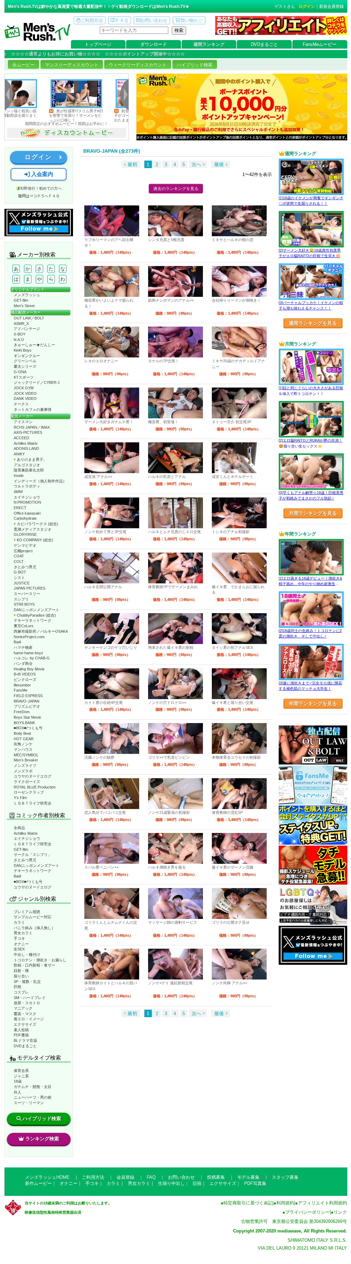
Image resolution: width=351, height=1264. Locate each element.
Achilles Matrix (26, 443)
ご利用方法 (92, 20)
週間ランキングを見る (313, 323)
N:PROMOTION (27, 502)
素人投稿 (21, 1030)
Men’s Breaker (26, 760)
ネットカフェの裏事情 (32, 409)
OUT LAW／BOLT (29, 318)
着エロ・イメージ (29, 1019)
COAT (19, 556)
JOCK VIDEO (25, 393)
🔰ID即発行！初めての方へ (38, 188)
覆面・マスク (25, 1014)
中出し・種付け (27, 954)
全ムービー (23, 64)
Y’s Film (20, 798)
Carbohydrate (25, 518)
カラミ (19, 922)
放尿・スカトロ (27, 1003)
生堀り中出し (171, 1183)
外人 (17, 1092)
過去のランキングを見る (175, 188)
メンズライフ (25, 765)
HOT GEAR (24, 739)
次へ (196, 164)
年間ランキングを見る (313, 703)
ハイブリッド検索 (195, 64)
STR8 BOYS (24, 604)
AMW (18, 492)
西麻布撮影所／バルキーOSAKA (41, 631)
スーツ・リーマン (29, 1103)
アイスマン (23, 422)
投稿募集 (216, 1177)
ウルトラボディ (27, 486)
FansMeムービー (320, 44)
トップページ (98, 44)
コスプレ (21, 992)
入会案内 (41, 174)
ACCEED (21, 438)
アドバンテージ (27, 329)
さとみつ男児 (25, 567)
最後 (219, 164)
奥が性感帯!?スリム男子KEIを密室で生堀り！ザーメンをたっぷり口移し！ (39, 115)
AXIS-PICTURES (28, 432)
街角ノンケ (23, 744)
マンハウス (23, 749)
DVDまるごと (264, 44)
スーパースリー (27, 594)
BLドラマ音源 (25, 1040)
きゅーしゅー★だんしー (34, 345)
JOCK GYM (24, 388)
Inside (19, 475)
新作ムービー (38, 1183)
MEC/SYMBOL (26, 755)
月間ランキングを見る (313, 513)
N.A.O (19, 340)
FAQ (151, 1177)
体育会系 (21, 1071)
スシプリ (21, 599)
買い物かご (191, 20)
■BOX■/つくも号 (28, 728)
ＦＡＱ (121, 20)
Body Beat (22, 733)
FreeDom (21, 712)
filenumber (22, 685)
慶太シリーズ (25, 366)
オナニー (21, 944)
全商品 (19, 828)
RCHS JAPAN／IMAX (32, 427)
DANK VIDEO (25, 398)
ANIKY (19, 454)
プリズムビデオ (27, 706)
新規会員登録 (331, 6)
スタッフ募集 (285, 1177)
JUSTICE (21, 583)
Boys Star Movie (27, 717)
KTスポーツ (24, 377)
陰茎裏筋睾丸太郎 (29, 470)
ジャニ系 (21, 1076)
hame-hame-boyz (28, 653)
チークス (21, 404)
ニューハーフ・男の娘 (32, 1097)
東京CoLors (24, 626)
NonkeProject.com (29, 637)
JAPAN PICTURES (29, 588)
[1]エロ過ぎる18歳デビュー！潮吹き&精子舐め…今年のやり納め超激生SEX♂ (310, 584)
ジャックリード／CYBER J (37, 382)
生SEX (19, 949)
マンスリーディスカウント (71, 64)
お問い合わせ (154, 20)
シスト (19, 578)
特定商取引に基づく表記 (248, 1202)
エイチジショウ (27, 497)
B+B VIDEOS (25, 674)
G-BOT (20, 572)
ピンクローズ (25, 680)
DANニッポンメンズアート (36, 610)
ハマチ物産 (23, 647)
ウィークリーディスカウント (138, 64)
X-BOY (19, 334)
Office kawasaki (27, 513)
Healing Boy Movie (29, 669)
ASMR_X (21, 323)
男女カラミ (23, 933)
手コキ (19, 938)
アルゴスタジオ (27, 465)
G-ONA (20, 372)
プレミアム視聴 (27, 912)
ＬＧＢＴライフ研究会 (32, 803)
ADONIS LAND (26, 448)
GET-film (21, 300)
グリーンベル (25, 361)
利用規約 (285, 1202)
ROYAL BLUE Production (35, 787)
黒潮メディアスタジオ (32, 529)
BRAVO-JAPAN (26, 701)
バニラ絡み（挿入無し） (34, 928)
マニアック (23, 1008)
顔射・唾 (21, 971)
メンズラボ (23, 771)
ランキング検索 (42, 1138)
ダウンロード (153, 44)
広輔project (23, 551)
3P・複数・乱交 (27, 981)
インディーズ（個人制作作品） (40, 481)
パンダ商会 (23, 663)
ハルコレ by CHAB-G (32, 658)
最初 (132, 164)
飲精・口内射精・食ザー (34, 965)
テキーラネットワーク (32, 620)
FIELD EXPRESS (28, 696)
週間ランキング (209, 44)
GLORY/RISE (25, 534)
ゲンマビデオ (25, 545)
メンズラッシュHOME (47, 1177)
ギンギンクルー (27, 356)
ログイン (307, 6)
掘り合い (21, 976)
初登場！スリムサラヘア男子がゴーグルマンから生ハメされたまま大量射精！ (104, 115)
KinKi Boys (23, 350)
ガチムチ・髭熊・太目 (32, 1087)
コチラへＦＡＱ (46, 196)
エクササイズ (25, 1024)
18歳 (18, 1081)
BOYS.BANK (24, 723)
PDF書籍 (21, 1035)
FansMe (20, 690)
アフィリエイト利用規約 (322, 1202)
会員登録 (125, 1177)
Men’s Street (24, 306)
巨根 (17, 987)
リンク (340, 1212)
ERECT (20, 508)
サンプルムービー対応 (32, 917)
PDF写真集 (255, 1183)
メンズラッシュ (27, 295)
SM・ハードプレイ (30, 998)
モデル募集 (248, 1177)
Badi (17, 642)
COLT (19, 561)
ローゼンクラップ (29, 792)
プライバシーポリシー (307, 1212)
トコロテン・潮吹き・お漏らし (40, 960)
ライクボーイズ (27, 782)
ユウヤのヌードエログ (32, 776)
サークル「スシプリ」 (32, 854)
